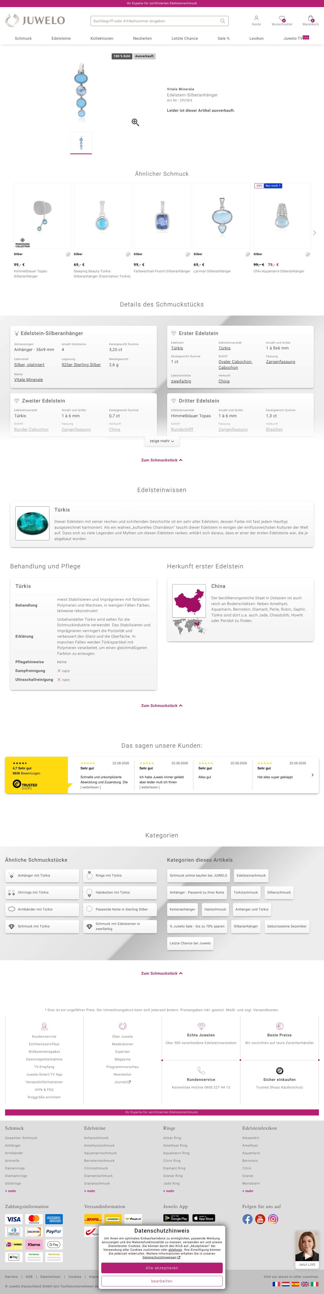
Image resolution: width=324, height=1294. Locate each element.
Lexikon (257, 38)
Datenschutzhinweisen (159, 1257)
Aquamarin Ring (176, 1153)
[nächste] (313, 232)
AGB (29, 1277)
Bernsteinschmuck (99, 1160)
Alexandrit (250, 1138)
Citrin (247, 1168)
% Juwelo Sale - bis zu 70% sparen (197, 926)
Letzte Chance (185, 38)
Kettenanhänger (182, 909)
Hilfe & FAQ (44, 1089)
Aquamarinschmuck (100, 1153)
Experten (122, 1052)
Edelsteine (61, 38)
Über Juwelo (122, 1036)
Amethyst (250, 1145)
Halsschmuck (215, 909)
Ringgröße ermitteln (44, 1097)
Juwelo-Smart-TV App (44, 1074)
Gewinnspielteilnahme (44, 1059)
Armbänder (14, 1153)
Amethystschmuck (99, 1145)
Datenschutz (50, 1277)
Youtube (260, 1219)
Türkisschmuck (246, 892)
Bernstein (250, 1160)
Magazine (123, 1059)
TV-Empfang (44, 1067)
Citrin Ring (172, 1160)
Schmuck (23, 38)
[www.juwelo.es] (295, 1284)
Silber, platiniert (29, 365)
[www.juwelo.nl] (286, 1284)
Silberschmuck (279, 892)
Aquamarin (251, 1153)
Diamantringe (16, 1176)
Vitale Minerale (28, 380)
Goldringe (13, 1183)
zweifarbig (181, 381)
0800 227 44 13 (217, 1087)
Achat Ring (172, 1138)
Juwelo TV (296, 38)
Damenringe (15, 1168)
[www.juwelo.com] (305, 1284)
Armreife (12, 1160)
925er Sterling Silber (81, 365)
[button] (256, 21)
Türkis (177, 348)
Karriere (11, 1277)
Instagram (273, 1219)
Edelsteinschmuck (251, 875)
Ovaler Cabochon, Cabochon (236, 365)
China (224, 381)
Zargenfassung (280, 362)
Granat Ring (173, 1176)
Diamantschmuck (98, 1176)
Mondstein (251, 1183)
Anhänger (13, 1145)
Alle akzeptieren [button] (162, 1268)
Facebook (247, 1219)
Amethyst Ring (175, 1145)
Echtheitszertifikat (44, 1044)
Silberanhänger (246, 926)
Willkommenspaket (44, 1052)
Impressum (98, 1277)
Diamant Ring (174, 1168)
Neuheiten (142, 38)
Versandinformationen (44, 1082)
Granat (248, 1176)
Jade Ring (171, 1183)
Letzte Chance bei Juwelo (190, 943)
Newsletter (123, 1074)
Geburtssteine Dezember (287, 926)
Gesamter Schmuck (21, 1138)
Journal (120, 1082)
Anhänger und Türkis (252, 909)
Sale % (224, 38)
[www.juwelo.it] (314, 1284)
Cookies (74, 1277)
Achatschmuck (96, 1138)
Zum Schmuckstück (159, 460)
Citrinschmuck (96, 1168)
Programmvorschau (122, 1067)
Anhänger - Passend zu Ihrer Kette (197, 892)
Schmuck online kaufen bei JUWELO (198, 875)
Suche (223, 21)
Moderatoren (122, 1044)
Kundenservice (44, 1036)
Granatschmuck (97, 1183)
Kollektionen (102, 38)
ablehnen (175, 1250)
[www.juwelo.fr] (276, 1284)
